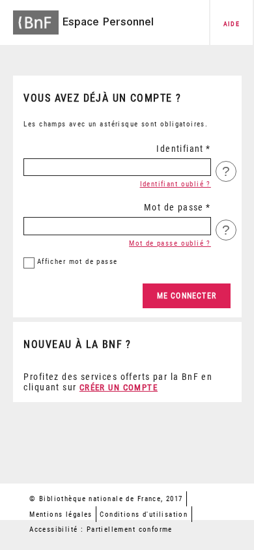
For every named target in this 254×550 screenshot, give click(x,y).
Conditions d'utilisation (144, 514)
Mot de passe (174, 207)
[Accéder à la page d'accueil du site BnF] (36, 18)
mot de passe (77, 261)
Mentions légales (60, 514)
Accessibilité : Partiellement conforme (101, 529)
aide (231, 23)
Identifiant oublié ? (175, 184)
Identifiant (180, 148)
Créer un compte (118, 387)
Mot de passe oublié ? (170, 243)
